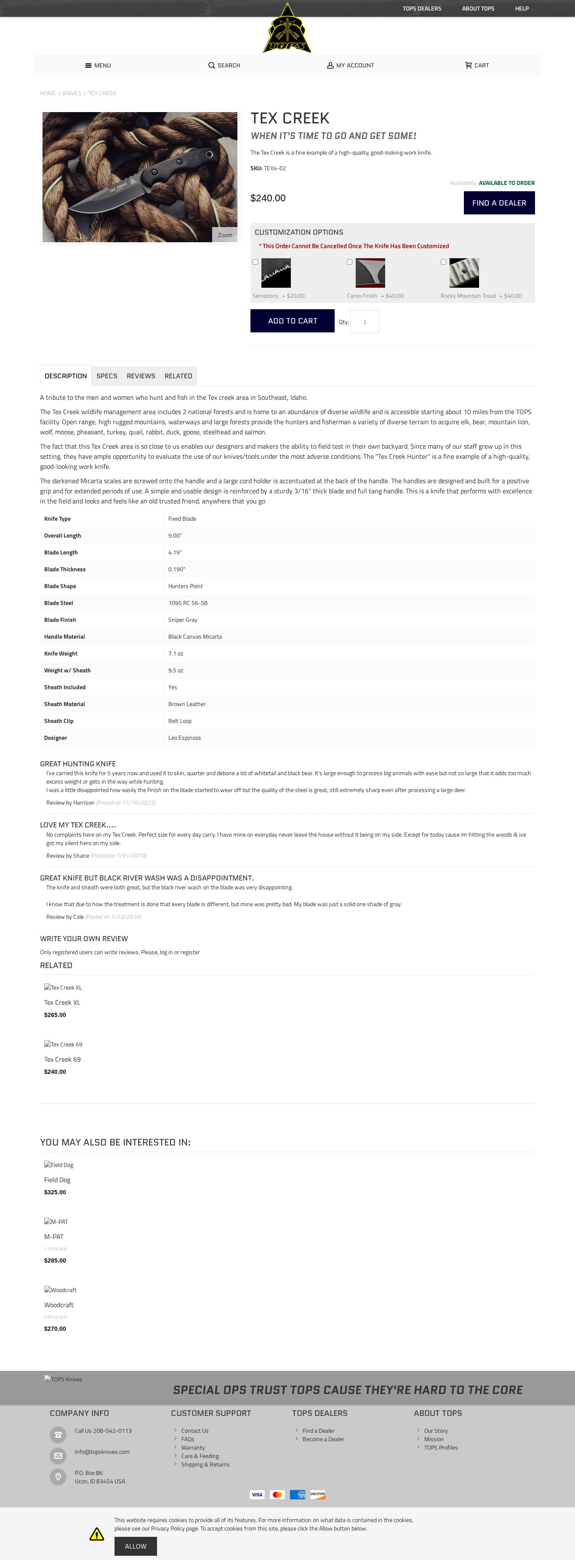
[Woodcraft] (287, 1290)
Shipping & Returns (205, 1464)
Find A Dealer (499, 203)
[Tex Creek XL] (287, 987)
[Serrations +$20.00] (294, 261)
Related (178, 376)
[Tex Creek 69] (287, 1044)
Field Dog (57, 1180)
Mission (434, 1438)
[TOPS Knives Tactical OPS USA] (287, 28)
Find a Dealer (319, 1430)
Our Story (436, 1430)
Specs (106, 376)
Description (66, 376)
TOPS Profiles (441, 1447)
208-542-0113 (112, 1430)
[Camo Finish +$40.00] (388, 261)
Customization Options (299, 232)
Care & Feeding (200, 1455)
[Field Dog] (287, 1165)
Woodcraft (59, 1305)
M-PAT (54, 1236)
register (190, 951)
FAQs (187, 1438)
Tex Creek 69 (62, 1059)
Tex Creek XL (62, 1002)
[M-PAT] (287, 1221)
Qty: (344, 321)
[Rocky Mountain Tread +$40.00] (482, 261)
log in (166, 951)
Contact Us (195, 1430)
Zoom (225, 234)
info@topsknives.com (102, 1451)
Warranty (193, 1447)
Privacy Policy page (174, 1528)
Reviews (141, 376)
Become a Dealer (323, 1438)
